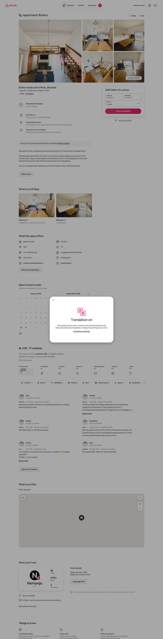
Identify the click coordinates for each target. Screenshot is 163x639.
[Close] (53, 300)
